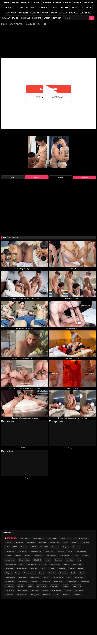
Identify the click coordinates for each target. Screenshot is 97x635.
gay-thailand (16, 24)
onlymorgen (85, 581)
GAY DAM (63, 13)
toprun (17, 573)
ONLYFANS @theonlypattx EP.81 (24, 269)
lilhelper (80, 568)
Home (6, 3)
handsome (66, 594)
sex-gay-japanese (81, 538)
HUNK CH (25, 3)
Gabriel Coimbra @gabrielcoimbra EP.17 (24, 358)
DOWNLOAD (84, 177)
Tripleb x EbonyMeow (72, 269)
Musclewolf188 (22, 590)
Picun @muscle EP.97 (72, 328)
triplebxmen (25, 448)
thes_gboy (52, 573)
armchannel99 (10, 577)
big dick (30, 586)
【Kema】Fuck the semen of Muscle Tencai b (72, 418)
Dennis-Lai (62, 568)
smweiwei (76, 547)
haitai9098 (35, 590)
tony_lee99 (79, 590)
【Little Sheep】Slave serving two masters (24, 418)
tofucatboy (63, 573)
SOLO (70, 551)
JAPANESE (88, 3)
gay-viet (8, 542)
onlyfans (66, 547)
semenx (48, 560)
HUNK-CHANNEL (38, 538)
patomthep (24, 478)
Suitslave (18, 555)
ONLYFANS (29, 8)
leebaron (61, 551)
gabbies (8, 555)
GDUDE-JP (37, 560)
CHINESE (53, 8)
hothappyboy (64, 555)
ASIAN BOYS (85, 13)
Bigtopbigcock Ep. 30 (72, 358)
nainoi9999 (9, 594)
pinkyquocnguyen (29, 573)
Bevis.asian (85, 542)
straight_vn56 (76, 586)
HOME (4, 24)
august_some (58, 581)
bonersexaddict (81, 551)
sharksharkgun (54, 564)
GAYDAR (33, 547)
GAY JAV (6, 18)
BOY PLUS (73, 13)
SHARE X (60, 177)
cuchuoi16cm (45, 581)
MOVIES (45, 13)
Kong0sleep (9, 586)
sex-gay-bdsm (79, 577)
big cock (65, 586)
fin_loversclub (51, 555)
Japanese (74, 542)
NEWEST (15, 3)
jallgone (8, 573)
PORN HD (47, 3)
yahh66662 (22, 577)
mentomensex (22, 581)
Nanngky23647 (21, 594)
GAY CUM (67, 3)
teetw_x (23, 547)
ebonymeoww (72, 448)
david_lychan (35, 594)
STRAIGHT (35, 3)
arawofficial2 (39, 555)
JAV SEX (15, 18)
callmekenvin (10, 551)
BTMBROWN (10, 581)
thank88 (68, 590)
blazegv (66, 564)
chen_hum (58, 560)
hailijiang (45, 590)
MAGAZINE (34, 13)
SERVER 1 (37, 177)
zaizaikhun (77, 594)
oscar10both (10, 590)
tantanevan (22, 551)
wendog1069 (54, 586)
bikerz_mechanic (24, 560)
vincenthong (69, 560)
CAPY (15, 547)
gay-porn (36, 18)
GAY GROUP (86, 8)
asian (65, 542)
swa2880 (28, 555)
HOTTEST (9, 8)
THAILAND (63, 8)
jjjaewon (41, 573)
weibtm (82, 573)
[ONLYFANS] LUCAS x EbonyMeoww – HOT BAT (24, 388)
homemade (19, 542)
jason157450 (77, 564)
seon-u (52, 568)
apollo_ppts (9, 568)
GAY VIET (75, 8)
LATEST (47, 18)
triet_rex (34, 568)
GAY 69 (54, 13)
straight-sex (31, 542)
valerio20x (46, 594)
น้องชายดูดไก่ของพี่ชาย (72, 298)
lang (79, 560)
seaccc (46, 577)
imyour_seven (10, 560)
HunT (68, 577)
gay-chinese (25, 538)
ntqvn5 (43, 568)
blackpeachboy (22, 568)
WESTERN (42, 542)
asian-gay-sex (66, 538)
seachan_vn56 (54, 542)
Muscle (56, 594)
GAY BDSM (23, 13)
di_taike (75, 555)
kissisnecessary (72, 581)
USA (7, 547)
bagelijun (34, 581)
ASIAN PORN (41, 8)
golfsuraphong (34, 577)
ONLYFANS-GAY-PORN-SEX (37, 564)
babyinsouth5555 (35, 551)
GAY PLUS (25, 18)
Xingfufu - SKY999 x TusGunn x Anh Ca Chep (25, 298)
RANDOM (77, 3)
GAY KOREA (11, 13)
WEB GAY (57, 3)
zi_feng (71, 568)
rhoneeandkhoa (58, 577)
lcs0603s (20, 586)
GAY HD (19, 8)
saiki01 (73, 573)
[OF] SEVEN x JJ (72, 388)
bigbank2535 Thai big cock (24, 328)
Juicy (21, 564)
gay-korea (55, 547)
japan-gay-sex (11, 564)
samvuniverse (41, 586)
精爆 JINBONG (57, 590)
